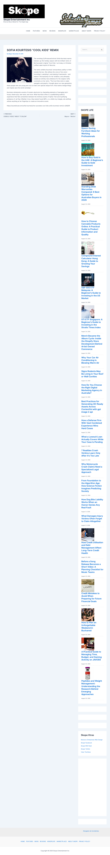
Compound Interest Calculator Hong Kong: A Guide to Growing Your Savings (91, 260)
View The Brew (86, 751)
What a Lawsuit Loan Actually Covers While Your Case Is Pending (92, 439)
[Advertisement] (94, 786)
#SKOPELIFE (51, 841)
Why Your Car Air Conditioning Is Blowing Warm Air (90, 360)
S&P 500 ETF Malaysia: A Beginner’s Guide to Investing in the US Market (91, 292)
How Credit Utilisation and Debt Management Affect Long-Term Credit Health (92, 547)
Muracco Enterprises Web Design (92, 739)
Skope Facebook (86, 742)
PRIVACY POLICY (84, 841)
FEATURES (29, 841)
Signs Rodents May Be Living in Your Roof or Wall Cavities (92, 373)
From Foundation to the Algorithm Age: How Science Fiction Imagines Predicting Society (91, 485)
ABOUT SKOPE (73, 841)
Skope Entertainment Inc (16, 19)
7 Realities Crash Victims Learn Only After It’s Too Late (90, 453)
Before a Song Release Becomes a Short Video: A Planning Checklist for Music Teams (92, 566)
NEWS (36, 841)
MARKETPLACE (62, 841)
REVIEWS (43, 841)
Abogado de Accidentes (91, 831)
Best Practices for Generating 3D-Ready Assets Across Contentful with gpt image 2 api (92, 406)
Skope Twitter (85, 748)
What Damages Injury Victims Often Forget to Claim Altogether (92, 518)
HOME (23, 841)
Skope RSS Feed (86, 745)
